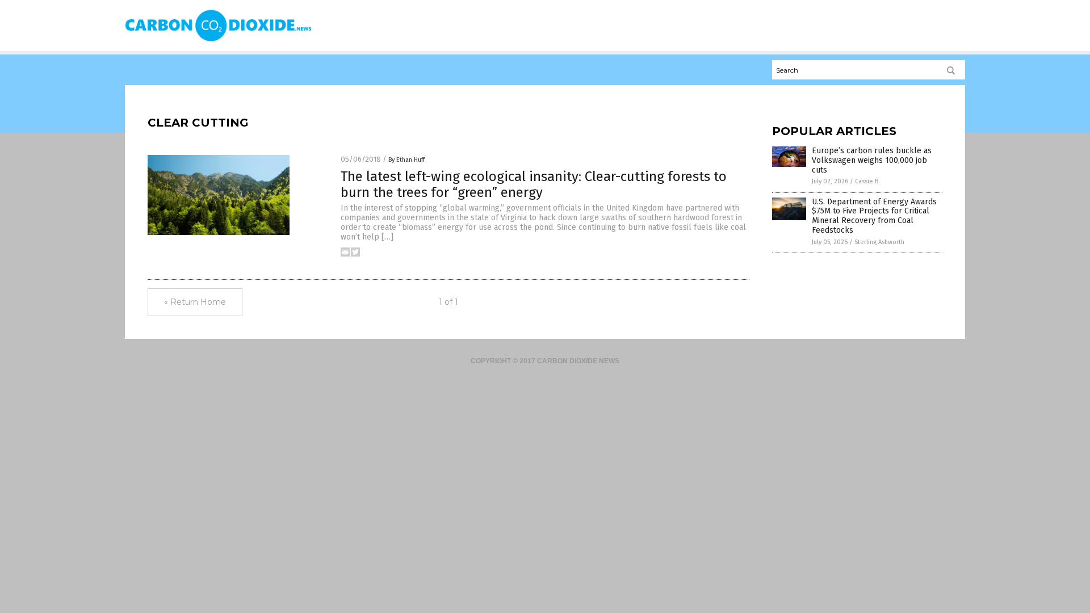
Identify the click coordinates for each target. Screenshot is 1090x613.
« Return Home (195, 302)
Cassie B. (867, 181)
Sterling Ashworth (879, 242)
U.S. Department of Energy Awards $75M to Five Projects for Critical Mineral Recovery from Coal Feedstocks (874, 216)
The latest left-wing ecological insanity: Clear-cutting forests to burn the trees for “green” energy (534, 185)
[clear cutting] (218, 40)
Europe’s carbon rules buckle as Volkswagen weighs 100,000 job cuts (872, 160)
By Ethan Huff (406, 159)
